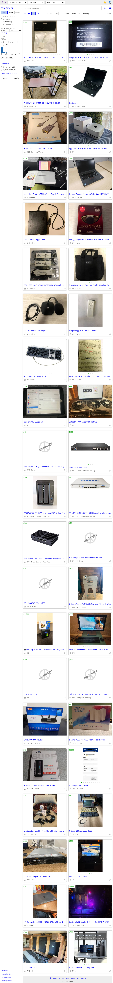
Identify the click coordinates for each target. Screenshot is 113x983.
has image (6, 19)
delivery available (9, 67)
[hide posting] (64, 61)
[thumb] (29, 13)
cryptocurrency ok (9, 70)
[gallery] (33, 13)
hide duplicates (8, 24)
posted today (7, 22)
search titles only (9, 16)
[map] (38, 13)
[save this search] (110, 8)
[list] (25, 13)
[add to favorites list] (25, 61)
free (4, 39)
